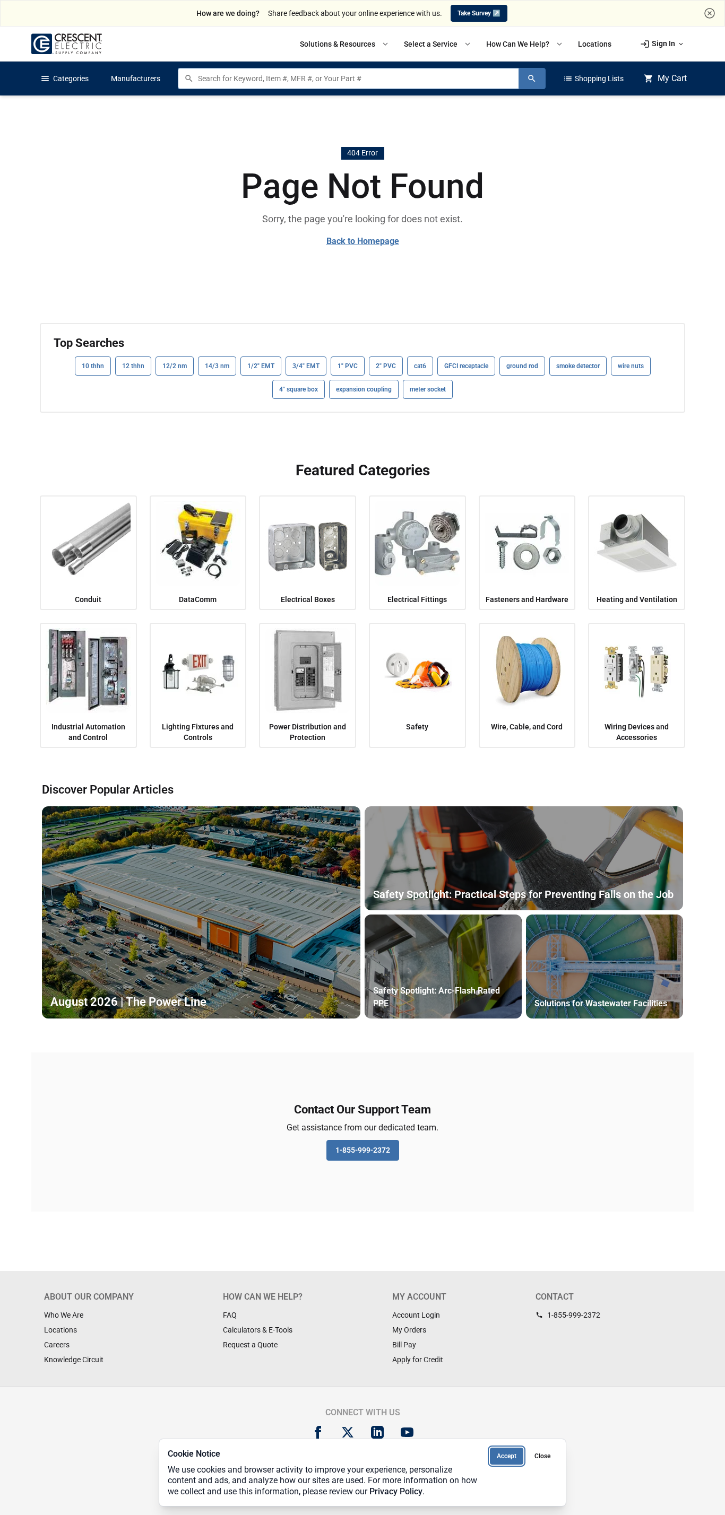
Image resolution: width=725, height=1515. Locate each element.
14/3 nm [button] (217, 366)
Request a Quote (250, 1344)
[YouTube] (407, 1432)
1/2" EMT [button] (260, 366)
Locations (60, 1330)
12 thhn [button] (133, 366)
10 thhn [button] (93, 366)
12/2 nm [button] (174, 366)
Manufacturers (135, 78)
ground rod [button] (522, 366)
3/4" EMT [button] (306, 366)
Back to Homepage (362, 241)
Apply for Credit (417, 1359)
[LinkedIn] (377, 1432)
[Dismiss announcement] (709, 13)
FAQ (230, 1315)
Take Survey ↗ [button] (479, 13)
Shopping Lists (593, 78)
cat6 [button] (420, 366)
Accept (506, 1456)
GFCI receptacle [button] (466, 366)
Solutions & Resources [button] (345, 44)
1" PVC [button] (348, 366)
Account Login (416, 1315)
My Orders (409, 1330)
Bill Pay (404, 1344)
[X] (347, 1432)
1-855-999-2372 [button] (362, 1150)
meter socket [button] (428, 389)
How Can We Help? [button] (525, 44)
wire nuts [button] (631, 366)
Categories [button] (64, 78)
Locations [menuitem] (594, 44)
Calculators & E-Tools (257, 1330)
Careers (57, 1344)
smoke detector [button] (578, 366)
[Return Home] (66, 44)
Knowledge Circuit (73, 1359)
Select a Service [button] (438, 44)
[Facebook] (318, 1432)
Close (542, 1456)
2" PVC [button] (386, 366)
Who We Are (63, 1315)
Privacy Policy (395, 1491)
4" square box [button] (298, 389)
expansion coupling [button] (364, 389)
